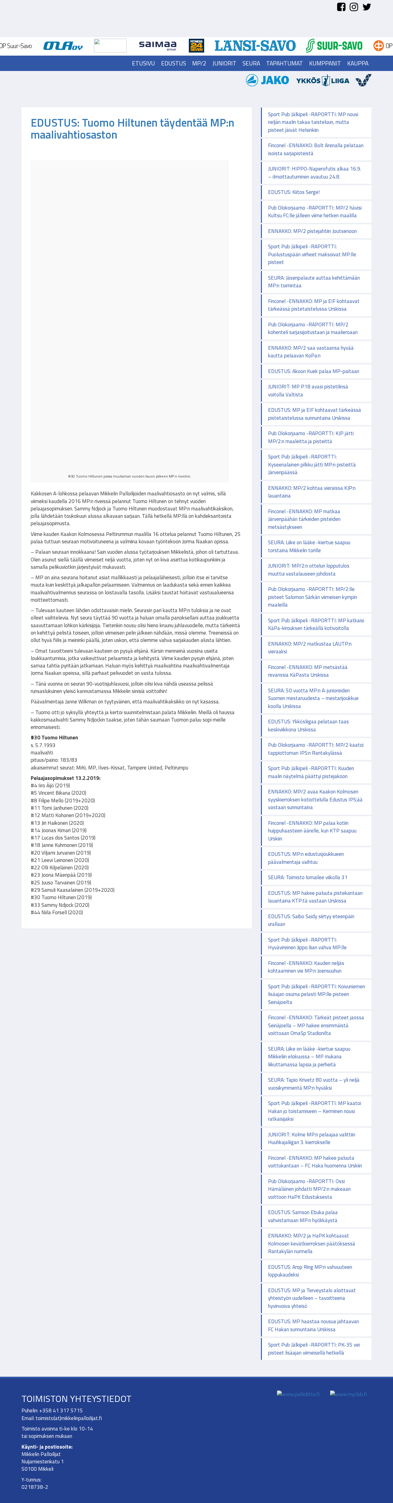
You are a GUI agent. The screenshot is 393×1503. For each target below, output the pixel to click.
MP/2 (199, 63)
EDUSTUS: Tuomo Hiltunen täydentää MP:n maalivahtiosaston (132, 128)
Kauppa (357, 63)
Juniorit (224, 63)
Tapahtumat (284, 63)
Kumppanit (325, 63)
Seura (251, 63)
